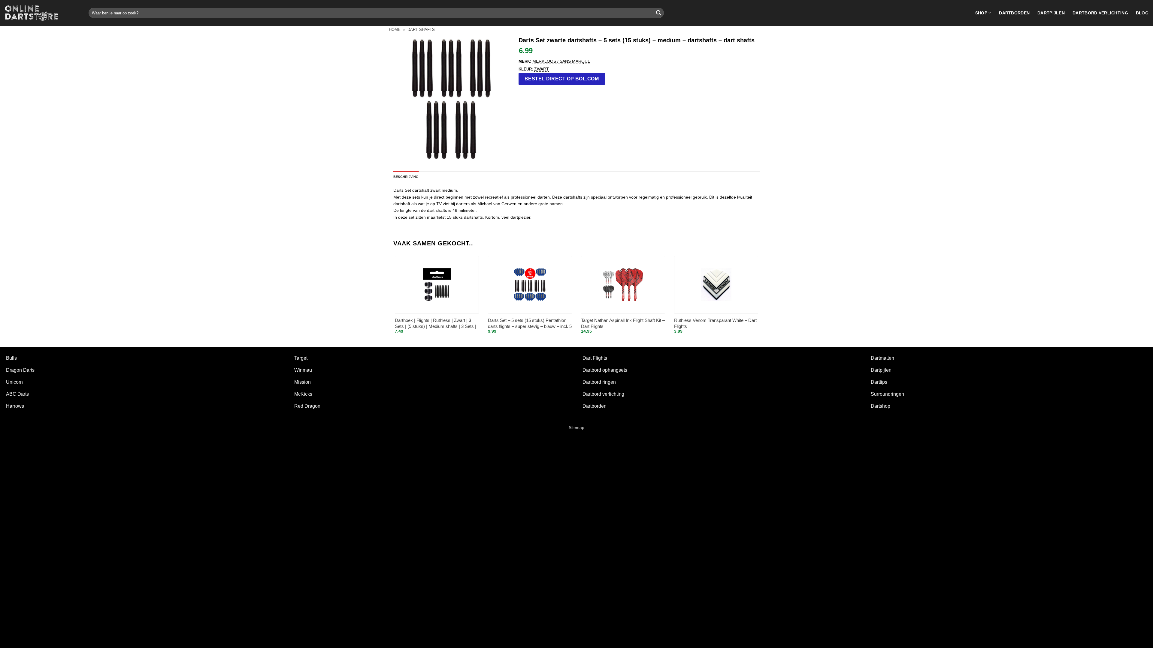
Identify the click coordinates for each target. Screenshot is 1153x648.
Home (395, 29)
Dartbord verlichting (1100, 12)
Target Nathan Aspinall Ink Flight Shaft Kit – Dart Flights (623, 323)
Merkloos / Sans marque (561, 61)
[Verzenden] (658, 13)
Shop (981, 12)
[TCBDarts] (32, 13)
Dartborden (1014, 12)
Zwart (541, 69)
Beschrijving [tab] (406, 176)
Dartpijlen (1051, 12)
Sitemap (576, 427)
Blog (1142, 12)
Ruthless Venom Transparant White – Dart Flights (715, 323)
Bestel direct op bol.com (562, 78)
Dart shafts (421, 29)
